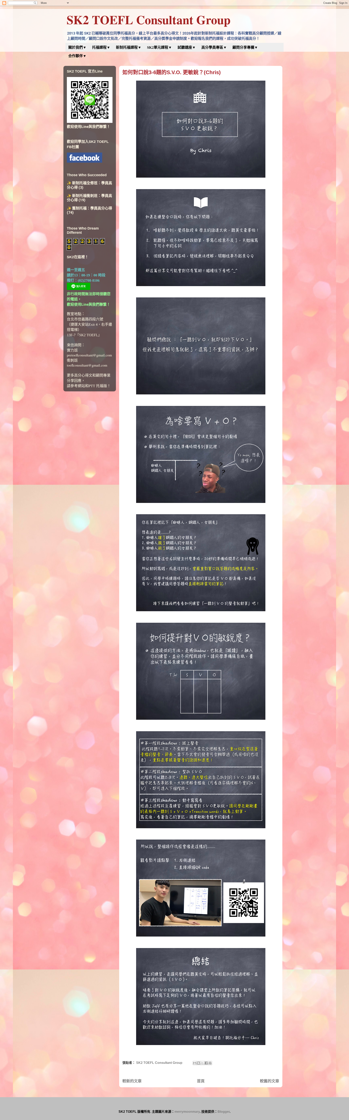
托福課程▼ (101, 47)
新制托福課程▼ (128, 47)
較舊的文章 (269, 1081)
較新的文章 (132, 1081)
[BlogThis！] (199, 1063)
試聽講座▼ (187, 47)
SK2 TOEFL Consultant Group (148, 19)
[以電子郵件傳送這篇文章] (195, 1063)
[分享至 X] (202, 1063)
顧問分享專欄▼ (245, 47)
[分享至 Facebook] (206, 1063)
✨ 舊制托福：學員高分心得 (89, 208)
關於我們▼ (77, 47)
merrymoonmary (187, 1111)
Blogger (224, 1111)
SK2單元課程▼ (159, 47)
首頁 (201, 1081)
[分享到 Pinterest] (210, 1063)
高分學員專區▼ (214, 47)
